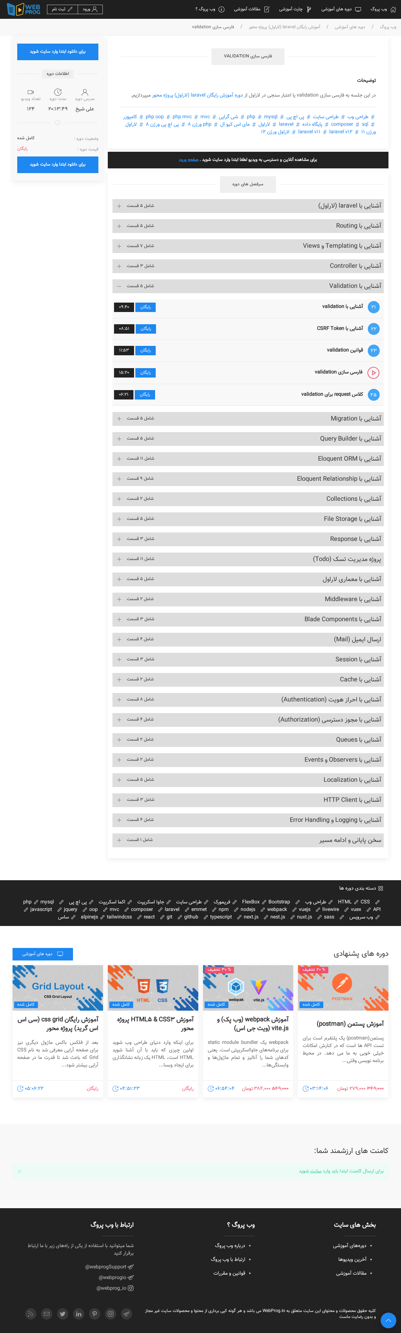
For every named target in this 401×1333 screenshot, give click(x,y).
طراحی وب (358, 117)
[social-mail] (46, 1314)
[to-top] (388, 1320)
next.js (250, 917)
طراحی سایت (326, 117)
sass (328, 917)
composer (350, 125)
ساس (64, 917)
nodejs (247, 910)
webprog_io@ (112, 1289)
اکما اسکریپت (113, 902)
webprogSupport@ (106, 1267)
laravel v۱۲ (324, 132)
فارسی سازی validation (248, 56)
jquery (70, 910)
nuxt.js (304, 917)
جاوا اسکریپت (151, 902)
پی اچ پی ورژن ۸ (162, 125)
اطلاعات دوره (58, 74)
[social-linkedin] (78, 1314)
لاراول (264, 125)
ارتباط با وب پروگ (228, 1260)
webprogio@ (113, 1278)
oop (93, 910)
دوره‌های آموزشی (350, 1246)
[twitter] (62, 1314)
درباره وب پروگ (230, 1246)
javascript (40, 910)
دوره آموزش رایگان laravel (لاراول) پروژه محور (197, 95)
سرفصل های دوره (247, 184)
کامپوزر (130, 117)
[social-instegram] (110, 1314)
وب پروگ (379, 9)
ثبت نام (59, 9)
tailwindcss (119, 917)
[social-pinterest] (94, 1314)
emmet (198, 910)
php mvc (182, 117)
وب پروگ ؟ (205, 9)
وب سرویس (361, 917)
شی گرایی (228, 117)
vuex (355, 910)
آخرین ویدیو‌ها (352, 1260)
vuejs (304, 910)
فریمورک (223, 902)
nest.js (277, 917)
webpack (276, 910)
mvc (113, 910)
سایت (315, 1171)
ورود (87, 9)
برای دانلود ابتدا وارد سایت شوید (58, 51)
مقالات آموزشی (247, 9)
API (376, 910)
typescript (220, 917)
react (149, 917)
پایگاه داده (312, 125)
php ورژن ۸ (199, 125)
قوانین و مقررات (229, 1273)
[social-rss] (30, 1314)
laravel (286, 125)
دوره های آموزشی (336, 9)
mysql (262, 117)
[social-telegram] (126, 1314)
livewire (330, 910)
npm (223, 910)
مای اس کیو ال (235, 125)
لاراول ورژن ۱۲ (276, 132)
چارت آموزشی (291, 9)
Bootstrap (278, 902)
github (190, 917)
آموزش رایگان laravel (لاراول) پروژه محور (284, 27)
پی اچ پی (295, 117)
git (168, 917)
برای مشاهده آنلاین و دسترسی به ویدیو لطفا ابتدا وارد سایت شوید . (248, 159)
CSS (364, 902)
